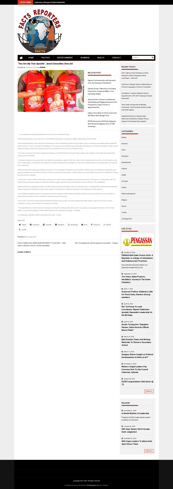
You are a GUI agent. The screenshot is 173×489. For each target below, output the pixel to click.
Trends (124, 212)
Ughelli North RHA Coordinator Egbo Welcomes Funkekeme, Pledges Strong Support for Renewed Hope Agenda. (135, 118)
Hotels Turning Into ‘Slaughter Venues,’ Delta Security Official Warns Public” (135, 327)
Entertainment (65, 58)
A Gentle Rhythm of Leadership (135, 413)
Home (31, 58)
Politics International (128, 194)
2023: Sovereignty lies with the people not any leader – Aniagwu (96, 243)
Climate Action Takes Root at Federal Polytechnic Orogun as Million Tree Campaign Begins (102, 91)
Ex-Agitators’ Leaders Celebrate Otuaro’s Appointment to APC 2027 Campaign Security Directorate (137, 95)
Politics (45, 58)
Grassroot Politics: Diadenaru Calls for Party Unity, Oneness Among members (137, 294)
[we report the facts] (21, 58)
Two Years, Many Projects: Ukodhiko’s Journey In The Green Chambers (136, 279)
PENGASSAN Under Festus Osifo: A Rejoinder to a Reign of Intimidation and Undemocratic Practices (137, 258)
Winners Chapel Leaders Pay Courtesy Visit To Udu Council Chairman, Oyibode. (135, 369)
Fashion (124, 169)
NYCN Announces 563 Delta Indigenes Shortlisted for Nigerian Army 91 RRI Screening (102, 123)
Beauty (124, 137)
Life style (125, 181)
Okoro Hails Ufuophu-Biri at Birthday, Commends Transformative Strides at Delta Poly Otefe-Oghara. (136, 107)
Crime (123, 150)
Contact (116, 58)
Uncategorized (30, 237)
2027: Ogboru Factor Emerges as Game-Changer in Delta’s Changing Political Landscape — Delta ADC (135, 75)
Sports (124, 206)
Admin (43, 67)
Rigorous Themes (102, 485)
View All (149, 391)
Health (100, 58)
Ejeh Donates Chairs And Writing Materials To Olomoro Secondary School (136, 342)
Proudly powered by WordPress (75, 485)
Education (125, 156)
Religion (124, 200)
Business (85, 58)
